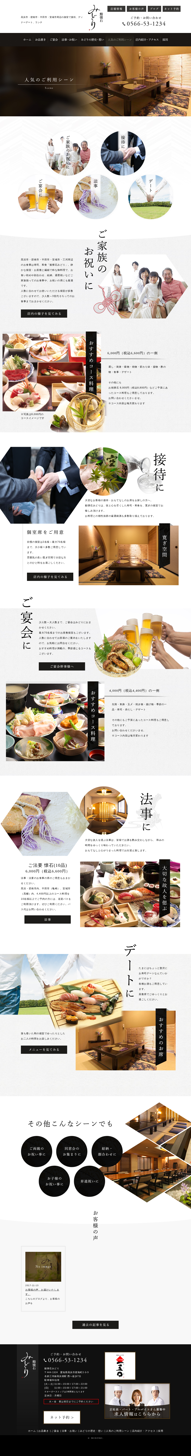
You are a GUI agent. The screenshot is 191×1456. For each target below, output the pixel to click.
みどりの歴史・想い (92, 1431)
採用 (160, 1431)
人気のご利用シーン (118, 1431)
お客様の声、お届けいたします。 (42, 1292)
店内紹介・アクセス (144, 1431)
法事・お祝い (69, 1431)
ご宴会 (55, 1431)
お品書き (43, 1431)
